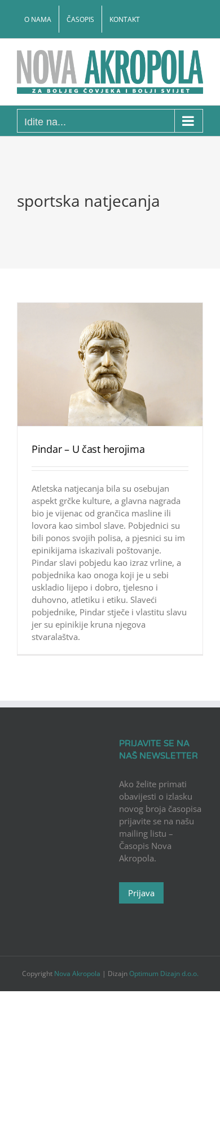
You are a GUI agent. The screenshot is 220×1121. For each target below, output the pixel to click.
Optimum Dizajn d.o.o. (164, 973)
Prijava (141, 892)
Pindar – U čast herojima (88, 449)
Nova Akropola (78, 973)
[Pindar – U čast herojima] (110, 364)
